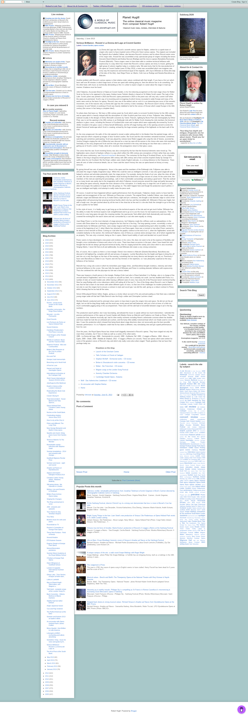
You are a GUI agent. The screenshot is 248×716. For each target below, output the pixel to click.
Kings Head (192, 454)
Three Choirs (185, 528)
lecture (192, 456)
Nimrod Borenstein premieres (53, 549)
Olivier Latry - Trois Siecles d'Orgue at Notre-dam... (56, 575)
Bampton (187, 380)
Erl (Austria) (201, 431)
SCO (203, 506)
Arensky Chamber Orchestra (106, 373)
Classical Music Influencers (189, 127)
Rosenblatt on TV (53, 525)
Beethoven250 (195, 385)
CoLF (181, 414)
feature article (194, 435)
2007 (47, 688)
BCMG (188, 385)
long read (191, 461)
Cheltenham (191, 409)
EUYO (196, 432)
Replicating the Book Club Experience (56, 392)
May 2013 (50, 657)
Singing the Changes (54, 499)
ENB (203, 429)
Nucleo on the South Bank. (56, 412)
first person (201, 436)
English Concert (186, 431)
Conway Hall (184, 421)
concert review (189, 417)
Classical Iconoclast (201, 343)
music (203, 465)
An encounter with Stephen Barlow (93, 384)
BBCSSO (183, 385)
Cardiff (195, 404)
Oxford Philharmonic (198, 488)
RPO (188, 502)
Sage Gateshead (199, 504)
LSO (200, 461)
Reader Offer (195, 497)
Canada (190, 404)
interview (191, 452)
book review (200, 387)
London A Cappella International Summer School (55, 570)
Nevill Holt (183, 471)
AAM (203, 371)
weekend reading (185, 536)
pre (186, 495)
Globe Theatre (198, 442)
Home (83, 388)
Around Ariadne (52, 537)
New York (198, 471)
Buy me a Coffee (196, 143)
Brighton (188, 389)
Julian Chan (191, 243)
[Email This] (122, 395)
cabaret (192, 402)
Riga (181, 500)
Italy (181, 454)
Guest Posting (199, 448)
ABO (181, 373)
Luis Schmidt (194, 205)
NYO (189, 478)
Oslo (193, 486)
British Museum (200, 389)
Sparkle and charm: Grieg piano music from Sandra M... (56, 435)
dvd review (192, 427)
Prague (182, 495)
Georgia (202, 440)
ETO (187, 432)
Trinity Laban (197, 528)
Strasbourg (190, 517)
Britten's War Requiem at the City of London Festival (55, 351)
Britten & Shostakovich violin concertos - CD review (115, 362)
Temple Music (197, 521)
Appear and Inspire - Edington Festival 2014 (56, 474)
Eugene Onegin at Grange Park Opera (56, 544)
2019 (47, 261)
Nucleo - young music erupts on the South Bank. (54, 304)
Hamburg (195, 450)
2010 (47, 679)
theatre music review (187, 527)
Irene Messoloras (196, 215)
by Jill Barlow (194, 398)
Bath (189, 382)
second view (201, 508)
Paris (181, 490)
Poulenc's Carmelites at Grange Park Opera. (55, 528)
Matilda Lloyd (194, 282)
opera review (99, 45)
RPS (193, 502)
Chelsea (182, 409)
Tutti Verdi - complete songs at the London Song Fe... (56, 590)
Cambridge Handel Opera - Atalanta (109, 377)
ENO (194, 431)
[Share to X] (127, 395)
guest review (185, 450)
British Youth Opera (186, 391)
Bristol (193, 389)
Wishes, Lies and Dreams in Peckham (56, 490)
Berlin (203, 386)
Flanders (182, 438)
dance (188, 423)
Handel (202, 450)
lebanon (186, 456)
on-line (202, 479)
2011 (47, 676)
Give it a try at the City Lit (55, 420)
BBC (195, 384)
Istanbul (202, 452)
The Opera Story (190, 525)
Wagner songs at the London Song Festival (112, 370)
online (181, 480)
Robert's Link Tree (54, 6)
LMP (198, 459)
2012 (47, 673)
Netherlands (201, 469)
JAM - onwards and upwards (53, 508)
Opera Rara (184, 485)
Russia (198, 502)
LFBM (203, 458)
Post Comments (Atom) (131, 480)
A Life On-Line (185, 371)
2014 (47, 276)
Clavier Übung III (53, 396)
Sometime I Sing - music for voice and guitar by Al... (56, 641)
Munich (203, 463)
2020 (47, 258)
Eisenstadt (195, 429)
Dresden (188, 425)
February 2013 (52, 666)
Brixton (187, 393)
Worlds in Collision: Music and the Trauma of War (56, 341)
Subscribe (192, 172)
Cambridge (183, 404)
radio (181, 497)
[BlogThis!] (125, 395)
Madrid (182, 463)
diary (182, 425)
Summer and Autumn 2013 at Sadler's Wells (56, 617)
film (186, 436)
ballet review (197, 378)
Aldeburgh (183, 375)
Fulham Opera (200, 438)
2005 (47, 694)
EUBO (192, 432)
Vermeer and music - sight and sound (56, 464)
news (188, 473)
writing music (184, 544)
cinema (190, 411)
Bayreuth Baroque (199, 382)
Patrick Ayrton (194, 264)
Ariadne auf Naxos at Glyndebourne (54, 469)
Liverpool (194, 459)
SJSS (188, 510)
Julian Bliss (195, 281)
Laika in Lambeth (53, 579)
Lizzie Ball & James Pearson (192, 246)
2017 (47, 267)
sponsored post (193, 515)
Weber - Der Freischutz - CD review (109, 366)
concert (202, 414)
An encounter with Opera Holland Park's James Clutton (55, 623)
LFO (181, 459)
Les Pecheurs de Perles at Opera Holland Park (56, 323)
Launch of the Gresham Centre (107, 352)
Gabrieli (182, 440)
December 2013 (53, 282)
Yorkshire (196, 544)
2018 (47, 264)
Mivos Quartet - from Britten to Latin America (56, 629)
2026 (47, 240)
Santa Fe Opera (196, 506)
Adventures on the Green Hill (194, 373)
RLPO (187, 500)
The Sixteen (200, 525)
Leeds (198, 456)
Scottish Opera (191, 508)
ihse (186, 452)
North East (197, 475)
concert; (202, 417)
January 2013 (52, 669)
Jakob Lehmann (195, 277)
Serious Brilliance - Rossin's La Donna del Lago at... (56, 646)
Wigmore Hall (186, 540)
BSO (197, 393)
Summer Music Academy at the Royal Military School (56, 554)
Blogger (134, 711)
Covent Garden (87, 45)
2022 (47, 252)
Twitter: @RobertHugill (103, 6)
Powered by (186, 180)
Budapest (202, 393)
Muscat (198, 465)
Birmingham (184, 387)
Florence (189, 438)
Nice (200, 473)
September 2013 (53, 291)
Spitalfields (184, 516)
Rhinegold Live (200, 499)
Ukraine (194, 530)
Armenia (190, 376)
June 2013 (51, 300)
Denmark (202, 423)
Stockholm (183, 517)
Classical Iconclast (108, 155)
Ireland (197, 452)
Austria (203, 376)
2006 (47, 691)
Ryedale (182, 504)
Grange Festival (185, 446)
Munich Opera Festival (187, 465)
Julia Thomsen (194, 224)
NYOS (194, 478)
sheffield (182, 510)
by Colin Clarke (197, 397)
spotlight (201, 515)
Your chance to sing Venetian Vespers (54, 513)
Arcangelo (183, 376)
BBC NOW (201, 384)
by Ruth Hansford (191, 400)
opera (191, 481)
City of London (199, 411)
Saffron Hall (189, 504)
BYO (187, 402)
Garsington (189, 440)
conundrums (201, 419)
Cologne (187, 414)
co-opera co (201, 413)
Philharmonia (197, 490)
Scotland (183, 508)
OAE (198, 479)
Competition (195, 414)
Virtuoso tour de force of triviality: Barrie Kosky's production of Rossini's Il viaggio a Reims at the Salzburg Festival (130, 528)
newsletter (194, 473)
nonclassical (183, 475)
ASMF (197, 376)
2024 (47, 246)
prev (189, 495)
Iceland (182, 452)
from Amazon (192, 320)
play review (189, 492)
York (190, 544)
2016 (47, 270)
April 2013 (51, 660)
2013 (47, 279)
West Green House (198, 536)
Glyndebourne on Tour (198, 444)
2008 (47, 685)
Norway (182, 478)
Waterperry (189, 534)
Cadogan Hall (200, 402)
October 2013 (52, 288)
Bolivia (192, 387)
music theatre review (188, 469)
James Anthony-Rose (189, 255)
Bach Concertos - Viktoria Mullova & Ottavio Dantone (56, 596)
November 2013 (53, 285)
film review (192, 436)
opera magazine (189, 482)
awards (182, 378)
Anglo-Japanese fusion (55, 606)
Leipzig (186, 458)
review (193, 499)
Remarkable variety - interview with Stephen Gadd (56, 446)
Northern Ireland (199, 477)
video (196, 532)
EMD (200, 429)
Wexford (182, 538)
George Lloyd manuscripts (56, 359)
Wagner (202, 532)
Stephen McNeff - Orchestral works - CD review (113, 359)
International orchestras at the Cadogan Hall (56, 374)
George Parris (195, 244)
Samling (188, 506)
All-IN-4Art (191, 374)
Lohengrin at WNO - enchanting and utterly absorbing (55, 635)
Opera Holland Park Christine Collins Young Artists (56, 407)
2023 (47, 249)
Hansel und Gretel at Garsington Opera (54, 369)
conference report (187, 419)
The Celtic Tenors (188, 208)
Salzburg (182, 506)
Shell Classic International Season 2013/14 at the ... (56, 379)
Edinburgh (202, 427)
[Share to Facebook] (130, 395)
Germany (183, 442)
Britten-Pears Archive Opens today (54, 495)
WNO (203, 542)
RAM (185, 497)
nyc (186, 478)
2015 (47, 273)
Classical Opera (185, 413)
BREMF (182, 389)
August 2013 (51, 294)
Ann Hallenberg (198, 261)
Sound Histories (52, 327)
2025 (47, 243)
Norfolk (190, 475)
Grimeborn (183, 448)
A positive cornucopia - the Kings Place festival (56, 310)
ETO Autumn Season (54, 540)
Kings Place (201, 454)
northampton (188, 477)
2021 (47, 255)
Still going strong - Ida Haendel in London (54, 485)
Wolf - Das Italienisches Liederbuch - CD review (98, 381)
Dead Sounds (51, 319)
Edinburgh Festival (185, 429)
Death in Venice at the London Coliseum (54, 387)
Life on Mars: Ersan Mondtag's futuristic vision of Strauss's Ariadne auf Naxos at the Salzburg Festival (125, 540)
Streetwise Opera (199, 517)
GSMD (191, 448)
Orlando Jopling (195, 201)
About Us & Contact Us (77, 6)
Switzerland (183, 521)
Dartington (195, 423)
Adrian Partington (196, 212)
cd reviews (201, 407)
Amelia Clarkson (195, 250)
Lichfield (185, 459)
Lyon (203, 461)
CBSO (201, 404)
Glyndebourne (185, 444)
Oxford (197, 486)
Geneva (197, 440)
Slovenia (193, 510)
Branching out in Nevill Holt (56, 362)
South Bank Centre (198, 513)
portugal (202, 492)
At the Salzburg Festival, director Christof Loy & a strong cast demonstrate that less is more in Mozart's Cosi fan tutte (61, 197)
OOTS (186, 480)
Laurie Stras (186, 271)
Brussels (193, 393)
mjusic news (196, 463)
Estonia (182, 432)
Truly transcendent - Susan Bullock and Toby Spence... (56, 401)
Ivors (184, 454)
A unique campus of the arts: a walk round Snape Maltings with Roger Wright (115, 553)
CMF (195, 413)
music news (199, 467)
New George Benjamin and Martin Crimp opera (56, 429)
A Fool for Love (52, 365)
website (203, 534)
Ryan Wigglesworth (194, 197)
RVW (203, 502)
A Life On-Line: (196, 371)
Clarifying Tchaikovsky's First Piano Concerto (55, 331)
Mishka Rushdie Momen (195, 266)
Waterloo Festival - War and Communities (56, 345)
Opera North (200, 482)
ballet (190, 378)
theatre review (200, 527)
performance (188, 490)
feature (186, 435)
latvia (181, 456)
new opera (191, 471)
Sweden (202, 519)
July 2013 (50, 297)
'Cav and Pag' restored (55, 609)
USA (198, 530)
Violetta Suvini (193, 190)
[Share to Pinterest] (132, 395)
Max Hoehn (192, 221)
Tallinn (189, 521)
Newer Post (81, 472)
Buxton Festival (197, 395)
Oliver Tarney (194, 226)
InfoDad (202, 353)
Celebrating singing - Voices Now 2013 (54, 416)
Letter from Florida (195, 458)
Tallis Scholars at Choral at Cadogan (109, 355)
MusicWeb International (197, 347)
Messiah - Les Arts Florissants (53, 315)
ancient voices (200, 374)
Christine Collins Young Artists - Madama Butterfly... (55, 479)
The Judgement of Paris (96, 565)
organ (189, 486)
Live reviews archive (128, 6)
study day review (186, 519)
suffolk (196, 519)
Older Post (170, 472)
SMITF (199, 510)
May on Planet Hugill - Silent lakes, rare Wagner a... (54, 584)
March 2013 (51, 663)
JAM (187, 454)
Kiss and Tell (51, 356)
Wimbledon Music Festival (189, 542)
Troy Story (50, 517)
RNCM (193, 500)
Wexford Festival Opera (196, 538)
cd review (190, 406)
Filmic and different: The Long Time (55, 424)
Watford (196, 534)
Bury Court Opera (185, 395)
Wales (182, 534)
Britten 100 (196, 391)
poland (197, 492)
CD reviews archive (150, 6)
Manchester (188, 463)
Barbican (194, 380)
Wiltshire (202, 540)
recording (188, 499)
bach (186, 378)
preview (195, 494)
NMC (203, 473)
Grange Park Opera (198, 446)
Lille (189, 459)
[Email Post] (118, 395)
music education (186, 467)
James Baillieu (192, 210)
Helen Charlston (199, 217)
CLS (192, 413)
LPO (196, 461)
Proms (203, 495)
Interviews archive (173, 6)
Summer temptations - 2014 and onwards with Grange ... (56, 453)
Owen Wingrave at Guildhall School (53, 564)
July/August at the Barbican (56, 383)
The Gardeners (191, 523)
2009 (47, 682)
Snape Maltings (190, 512)
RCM (189, 497)
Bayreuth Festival (186, 384)
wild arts (196, 540)
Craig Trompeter (188, 239)
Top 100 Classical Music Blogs (191, 124)
